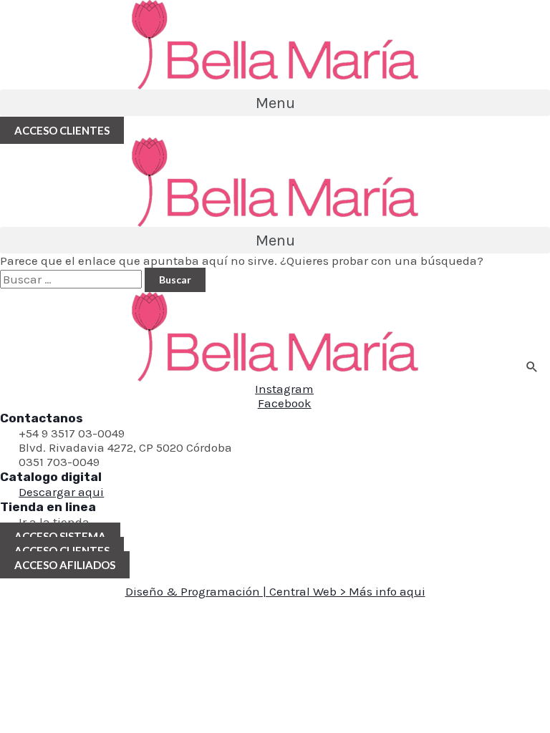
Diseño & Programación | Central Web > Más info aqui (275, 591)
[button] (275, 102)
